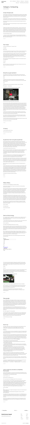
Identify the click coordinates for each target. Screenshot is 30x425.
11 (16, 410)
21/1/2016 (4, 176)
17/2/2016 (4, 122)
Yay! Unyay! (6, 44)
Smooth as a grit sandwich (9, 72)
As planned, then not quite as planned (12, 139)
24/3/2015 (4, 363)
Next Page (26, 410)
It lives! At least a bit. (8, 12)
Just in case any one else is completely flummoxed (13, 370)
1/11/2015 (4, 209)
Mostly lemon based (7, 414)
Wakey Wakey (6, 182)
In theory (5, 128)
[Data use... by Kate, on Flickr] (5, 329)
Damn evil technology (8, 215)
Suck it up (5, 324)
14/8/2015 (4, 292)
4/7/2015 (4, 318)
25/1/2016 (4, 133)
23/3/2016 (4, 38)
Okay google (6, 298)
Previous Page (4, 410)
